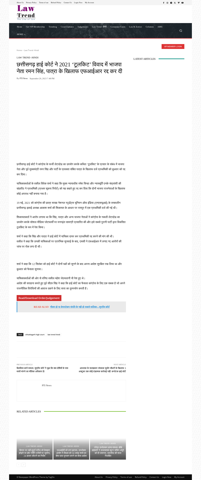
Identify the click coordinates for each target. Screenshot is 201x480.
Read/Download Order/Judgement (39, 298)
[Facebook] (164, 3)
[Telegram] (171, 3)
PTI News (24, 78)
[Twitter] (175, 3)
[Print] (41, 88)
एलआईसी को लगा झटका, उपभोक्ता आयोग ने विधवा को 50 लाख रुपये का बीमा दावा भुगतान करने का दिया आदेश (71, 453)
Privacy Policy (111, 477)
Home (19, 50)
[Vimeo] (179, 3)
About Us (99, 477)
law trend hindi (54, 334)
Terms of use (126, 477)
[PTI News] (29, 390)
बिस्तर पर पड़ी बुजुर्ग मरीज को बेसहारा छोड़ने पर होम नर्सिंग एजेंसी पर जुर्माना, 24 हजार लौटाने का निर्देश (34, 453)
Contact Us (154, 477)
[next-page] (24, 465)
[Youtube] (182, 3)
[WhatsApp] (27, 88)
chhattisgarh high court (34, 334)
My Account (179, 477)
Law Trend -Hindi (31, 50)
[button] (180, 30)
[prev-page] (19, 465)
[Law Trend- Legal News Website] (39, 12)
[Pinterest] (49, 88)
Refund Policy (141, 477)
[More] (56, 88)
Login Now (166, 477)
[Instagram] (167, 3)
